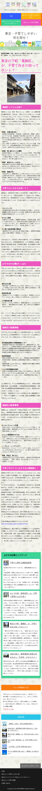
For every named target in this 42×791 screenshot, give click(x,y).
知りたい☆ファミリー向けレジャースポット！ (11, 22)
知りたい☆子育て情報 (31, 22)
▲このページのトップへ (30, 766)
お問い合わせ (6, 783)
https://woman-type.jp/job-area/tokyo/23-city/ (14, 524)
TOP (11, 16)
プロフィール (8, 709)
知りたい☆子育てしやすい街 (31, 16)
